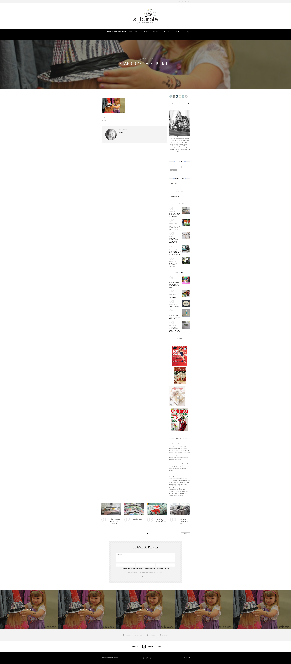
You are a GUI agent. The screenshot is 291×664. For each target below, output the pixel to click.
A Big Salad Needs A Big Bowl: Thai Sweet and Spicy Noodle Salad (175, 227)
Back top (186, 657)
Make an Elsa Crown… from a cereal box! (174, 317)
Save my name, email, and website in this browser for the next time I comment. (146, 568)
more (186, 155)
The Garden (145, 31)
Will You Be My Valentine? (174, 296)
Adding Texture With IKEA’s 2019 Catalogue (174, 215)
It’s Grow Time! (137, 520)
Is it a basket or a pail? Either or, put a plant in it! (175, 253)
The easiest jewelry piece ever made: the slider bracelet (174, 329)
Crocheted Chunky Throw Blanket (184, 521)
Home (109, 31)
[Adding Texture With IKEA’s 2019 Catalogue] (111, 509)
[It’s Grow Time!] (134, 509)
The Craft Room (120, 31)
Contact (145, 37)
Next (185, 533)
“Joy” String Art (174, 306)
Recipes (155, 31)
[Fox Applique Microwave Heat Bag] (157, 509)
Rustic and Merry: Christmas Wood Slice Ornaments (175, 240)
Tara (140, 58)
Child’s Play (179, 31)
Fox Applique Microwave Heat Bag (161, 521)
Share (104, 120)
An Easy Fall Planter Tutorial (173, 264)
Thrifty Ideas (166, 31)
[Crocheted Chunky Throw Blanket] (180, 509)
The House (133, 31)
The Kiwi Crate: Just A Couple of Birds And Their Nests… (174, 285)
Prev (105, 533)
